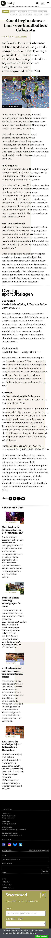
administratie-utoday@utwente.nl (14, 829)
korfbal (13, 12)
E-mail (4, 855)
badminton (42, 12)
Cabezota (23, 15)
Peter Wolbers (21, 36)
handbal (14, 15)
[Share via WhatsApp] (19, 498)
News (5, 12)
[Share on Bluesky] (14, 498)
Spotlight (7, 885)
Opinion (5, 882)
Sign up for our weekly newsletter (39, 850)
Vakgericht (38, 15)
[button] (42, 895)
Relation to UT (7, 863)
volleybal (22, 12)
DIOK (30, 15)
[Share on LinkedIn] (23, 498)
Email (9, 908)
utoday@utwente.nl (9, 824)
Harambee (32, 12)
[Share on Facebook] (10, 498)
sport (46, 15)
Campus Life (7, 888)
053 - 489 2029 (8, 818)
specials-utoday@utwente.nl (12, 835)
